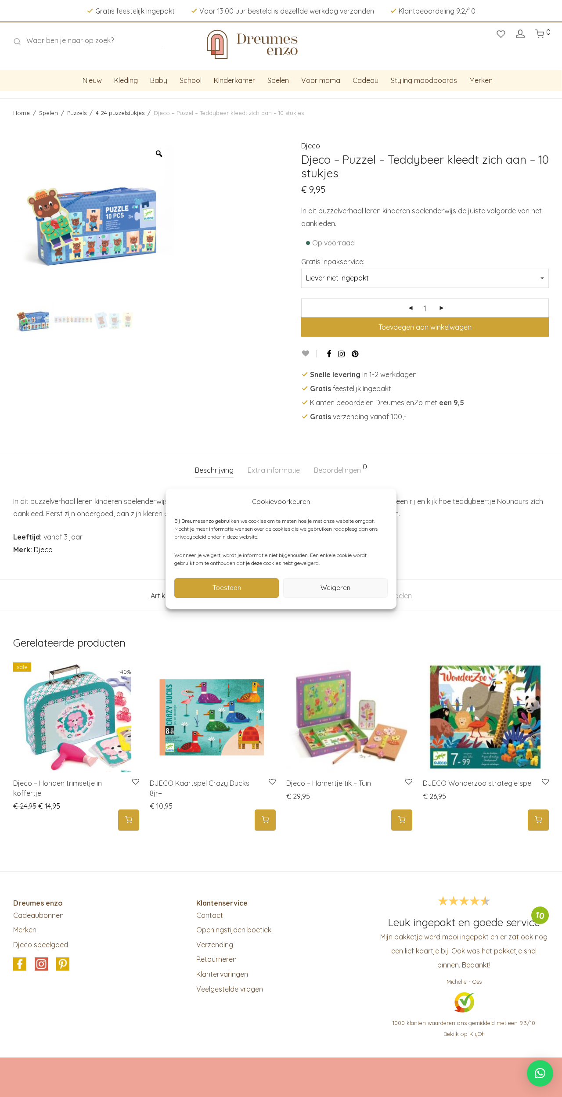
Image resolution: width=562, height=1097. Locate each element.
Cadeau (365, 80)
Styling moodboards (424, 80)
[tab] (214, 470)
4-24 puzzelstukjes (120, 112)
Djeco (310, 145)
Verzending (214, 944)
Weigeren (335, 587)
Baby (158, 80)
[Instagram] (341, 353)
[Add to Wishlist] (309, 353)
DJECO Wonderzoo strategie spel (478, 783)
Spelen (278, 80)
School (191, 80)
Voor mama (320, 80)
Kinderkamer (234, 80)
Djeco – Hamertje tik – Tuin (328, 783)
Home (21, 112)
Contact (209, 915)
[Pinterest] (356, 353)
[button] (128, 820)
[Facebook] (329, 353)
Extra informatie (274, 470)
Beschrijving (214, 470)
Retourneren (216, 959)
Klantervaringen (222, 974)
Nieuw (92, 80)
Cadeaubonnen (38, 915)
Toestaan (227, 587)
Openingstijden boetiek (233, 929)
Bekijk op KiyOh (464, 1033)
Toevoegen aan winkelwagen (425, 327)
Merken (481, 80)
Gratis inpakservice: (332, 261)
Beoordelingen (340, 469)
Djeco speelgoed (40, 944)
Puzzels (76, 112)
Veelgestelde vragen (229, 989)
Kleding (126, 80)
